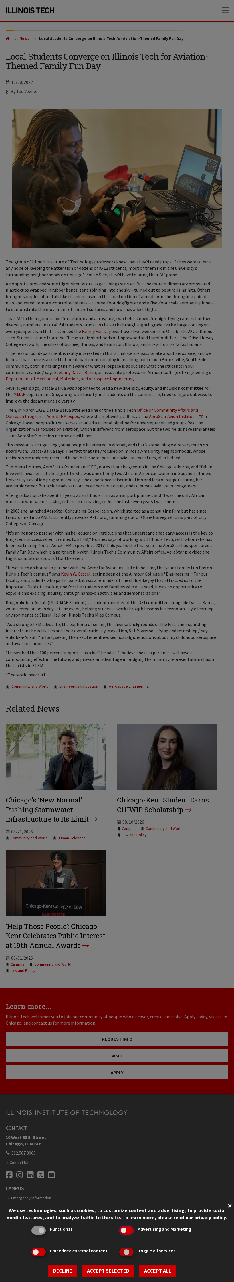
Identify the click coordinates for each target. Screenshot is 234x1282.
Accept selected (108, 1270)
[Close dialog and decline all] (229, 1205)
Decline (62, 1270)
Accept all (157, 1270)
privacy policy (210, 1217)
